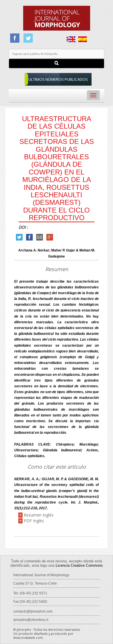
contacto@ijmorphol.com (32, 611)
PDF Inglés (34, 520)
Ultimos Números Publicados (58, 79)
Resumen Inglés (39, 515)
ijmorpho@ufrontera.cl (30, 620)
